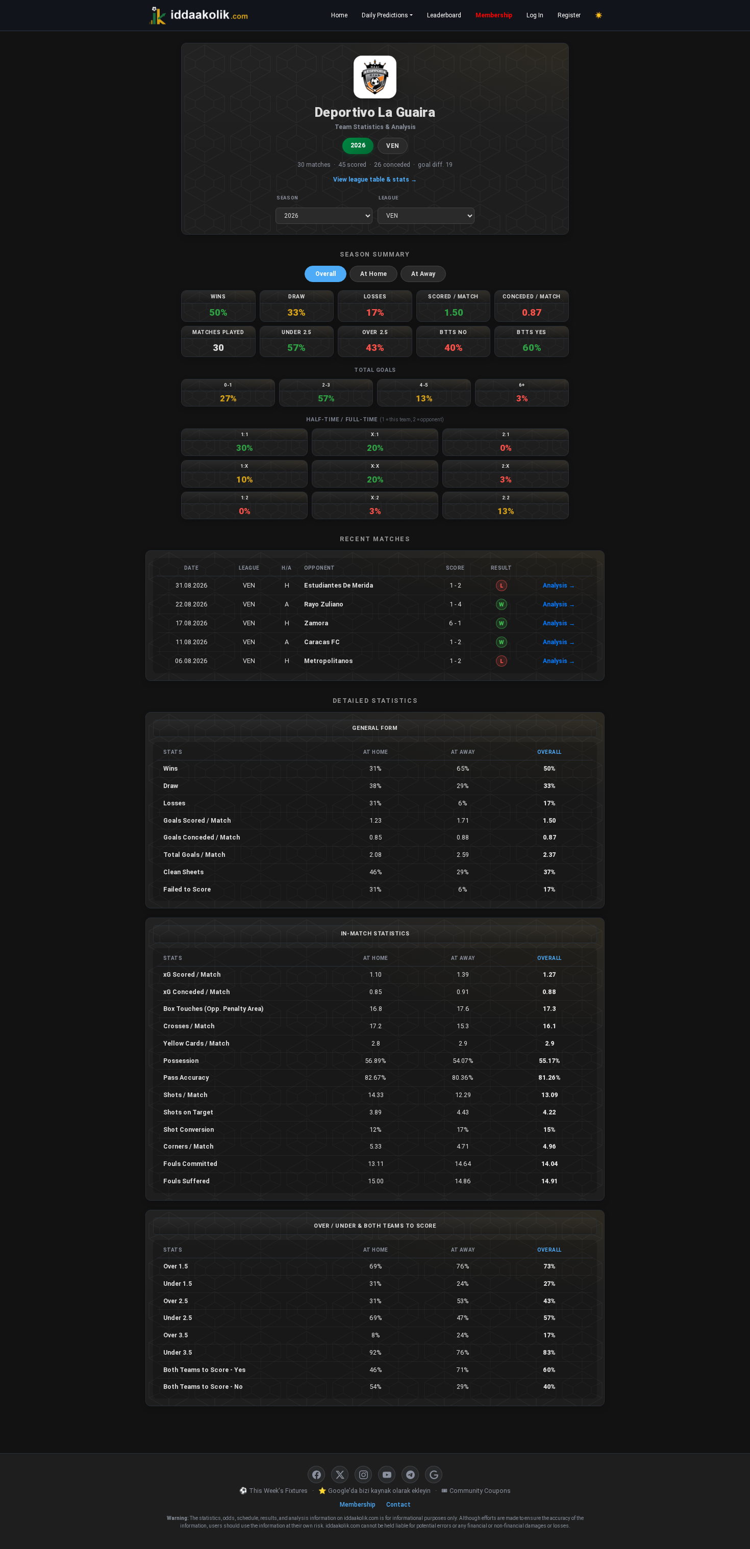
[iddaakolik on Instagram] (363, 1474)
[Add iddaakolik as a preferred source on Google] (433, 1474)
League (388, 197)
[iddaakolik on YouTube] (386, 1474)
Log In (535, 15)
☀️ (599, 15)
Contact (398, 1504)
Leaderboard (444, 15)
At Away (423, 273)
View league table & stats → (375, 179)
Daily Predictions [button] (385, 15)
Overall (325, 273)
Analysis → (559, 585)
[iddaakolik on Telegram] (410, 1474)
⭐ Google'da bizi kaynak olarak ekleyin (374, 1490)
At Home (373, 273)
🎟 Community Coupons (476, 1490)
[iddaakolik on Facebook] (316, 1474)
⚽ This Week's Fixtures (273, 1490)
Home (339, 15)
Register (569, 15)
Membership (494, 15)
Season (287, 197)
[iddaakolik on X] (339, 1474)
